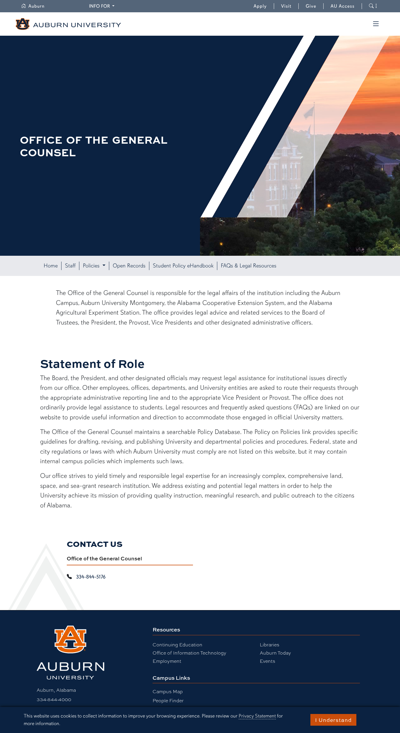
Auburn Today (275, 652)
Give (315, 6)
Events (267, 661)
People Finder (168, 700)
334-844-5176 (90, 577)
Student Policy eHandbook (183, 265)
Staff (70, 265)
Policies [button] (92, 265)
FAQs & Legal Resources (248, 265)
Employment (167, 661)
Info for (102, 6)
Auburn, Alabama (56, 689)
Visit (286, 6)
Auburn (40, 6)
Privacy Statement (257, 716)
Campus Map (168, 691)
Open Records (129, 265)
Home (51, 265)
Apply (260, 6)
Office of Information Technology (189, 652)
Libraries (269, 644)
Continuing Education (177, 644)
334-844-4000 (54, 699)
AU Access (343, 6)
